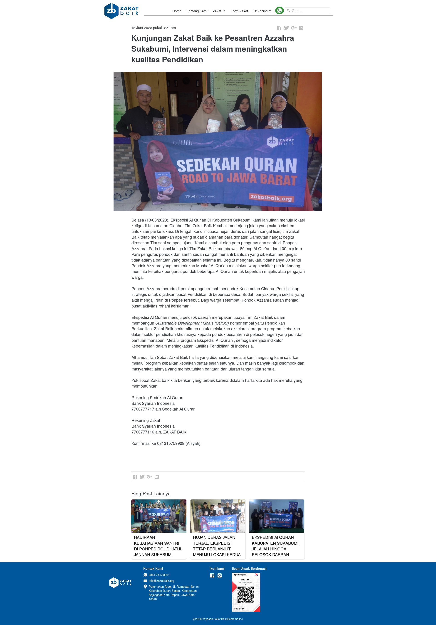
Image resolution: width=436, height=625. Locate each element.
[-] (212, 575)
